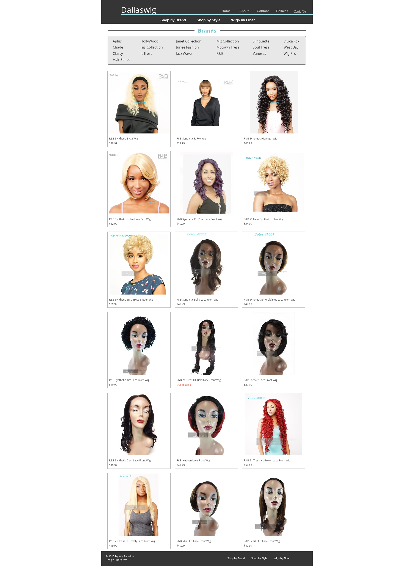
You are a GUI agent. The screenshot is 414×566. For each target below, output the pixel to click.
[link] (299, 11)
